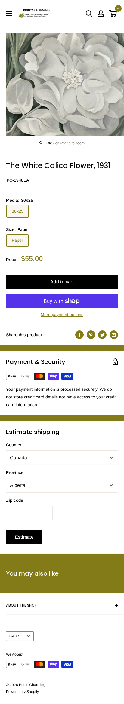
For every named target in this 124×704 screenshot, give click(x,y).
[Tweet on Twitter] (102, 334)
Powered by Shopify (22, 692)
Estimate (24, 537)
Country (13, 444)
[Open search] (89, 13)
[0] (113, 13)
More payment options (62, 314)
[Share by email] (114, 334)
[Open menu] (9, 13)
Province (14, 472)
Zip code (14, 500)
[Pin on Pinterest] (91, 334)
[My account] (101, 13)
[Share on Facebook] (79, 334)
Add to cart (62, 281)
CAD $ (14, 636)
